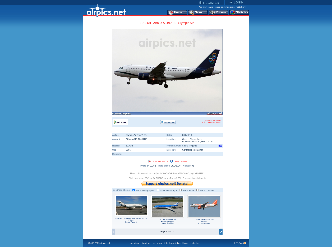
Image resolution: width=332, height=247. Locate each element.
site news (157, 243)
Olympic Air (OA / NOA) (136, 135)
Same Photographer (145, 190)
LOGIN (238, 2)
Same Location (206, 190)
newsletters (175, 243)
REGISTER (211, 2)
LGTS (209, 141)
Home (178, 12)
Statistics (242, 12)
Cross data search (160, 161)
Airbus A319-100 (134, 139)
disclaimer (146, 243)
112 (144, 139)
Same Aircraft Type (168, 190)
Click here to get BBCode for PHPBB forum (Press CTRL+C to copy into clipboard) (167, 178)
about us (135, 243)
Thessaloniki (196, 139)
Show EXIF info (180, 161)
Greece (185, 139)
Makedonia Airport (190, 141)
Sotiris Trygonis (189, 146)
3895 (128, 150)
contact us (194, 243)
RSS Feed (239, 243)
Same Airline (188, 190)
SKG (203, 141)
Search (199, 12)
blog (185, 243)
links (166, 243)
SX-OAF (129, 146)
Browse (221, 12)
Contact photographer (192, 150)
